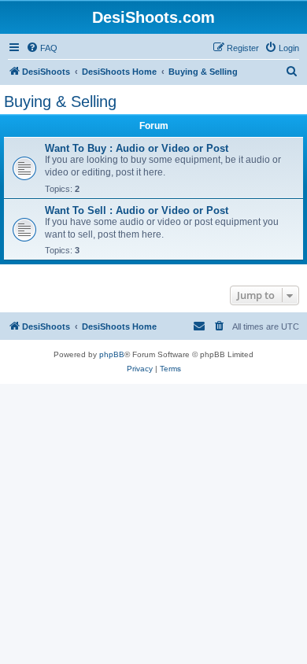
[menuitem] (41, 48)
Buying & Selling (60, 101)
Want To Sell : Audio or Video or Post (136, 210)
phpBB (111, 354)
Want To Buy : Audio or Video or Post (136, 148)
